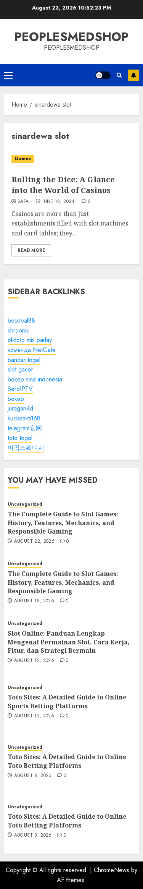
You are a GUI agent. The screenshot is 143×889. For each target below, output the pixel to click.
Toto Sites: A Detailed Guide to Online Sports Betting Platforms (67, 701)
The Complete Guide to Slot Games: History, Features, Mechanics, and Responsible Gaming (63, 522)
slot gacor (20, 369)
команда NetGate (32, 350)
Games (22, 158)
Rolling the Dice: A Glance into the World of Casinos (63, 184)
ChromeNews (111, 870)
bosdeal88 (21, 320)
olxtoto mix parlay (30, 340)
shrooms (18, 330)
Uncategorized (25, 504)
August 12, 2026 (34, 661)
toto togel (20, 437)
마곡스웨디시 (26, 447)
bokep (16, 398)
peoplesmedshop (71, 36)
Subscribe (133, 75)
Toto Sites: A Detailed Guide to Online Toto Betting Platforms (67, 761)
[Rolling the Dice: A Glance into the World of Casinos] (71, 159)
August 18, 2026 (34, 601)
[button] (8, 75)
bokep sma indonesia (35, 379)
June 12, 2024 (58, 202)
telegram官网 (25, 428)
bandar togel (24, 359)
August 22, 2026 (34, 542)
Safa (23, 202)
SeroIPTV (20, 388)
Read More (31, 250)
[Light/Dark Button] (103, 75)
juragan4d (20, 408)
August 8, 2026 (33, 776)
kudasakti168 (24, 418)
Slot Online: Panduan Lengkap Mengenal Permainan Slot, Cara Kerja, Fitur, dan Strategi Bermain (69, 642)
